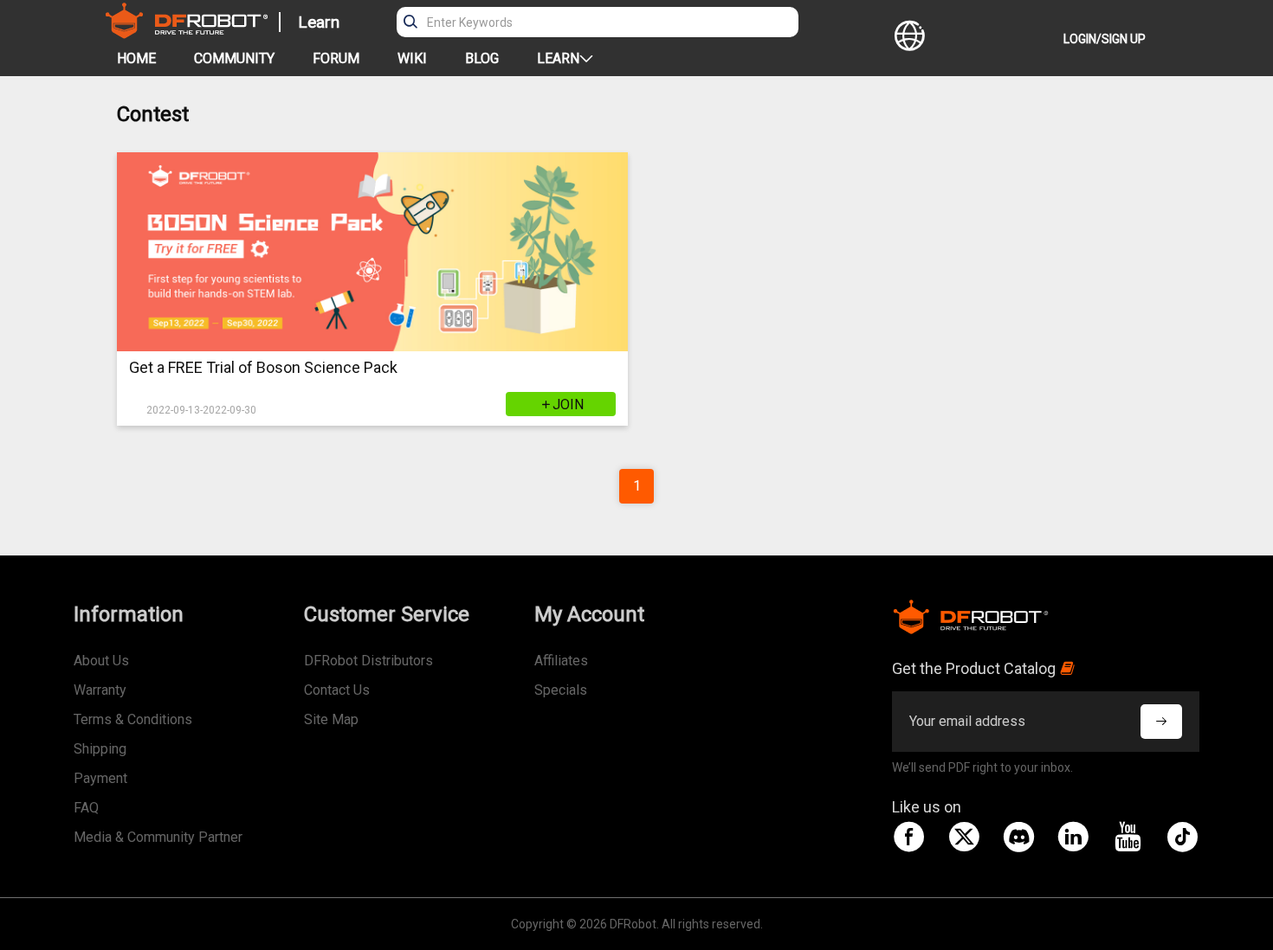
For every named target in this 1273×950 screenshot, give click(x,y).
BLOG (482, 58)
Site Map (331, 719)
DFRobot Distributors (368, 660)
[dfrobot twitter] (964, 836)
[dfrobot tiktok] (1182, 836)
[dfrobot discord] (1018, 836)
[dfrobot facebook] (909, 836)
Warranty (100, 690)
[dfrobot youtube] (1127, 836)
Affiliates (561, 660)
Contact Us (337, 690)
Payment (100, 778)
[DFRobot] (187, 33)
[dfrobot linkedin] (1073, 836)
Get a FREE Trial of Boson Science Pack (263, 367)
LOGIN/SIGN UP (1104, 39)
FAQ (86, 807)
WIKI (412, 58)
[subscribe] (1161, 721)
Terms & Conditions (133, 719)
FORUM (336, 58)
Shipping (100, 749)
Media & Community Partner (158, 837)
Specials (560, 690)
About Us (101, 660)
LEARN (558, 58)
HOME (136, 58)
